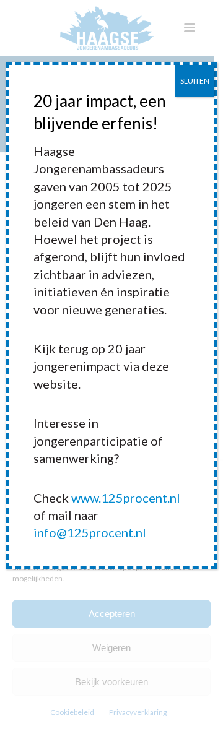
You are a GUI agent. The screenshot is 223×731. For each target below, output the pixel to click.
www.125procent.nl (125, 497)
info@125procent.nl (89, 532)
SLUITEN (194, 80)
